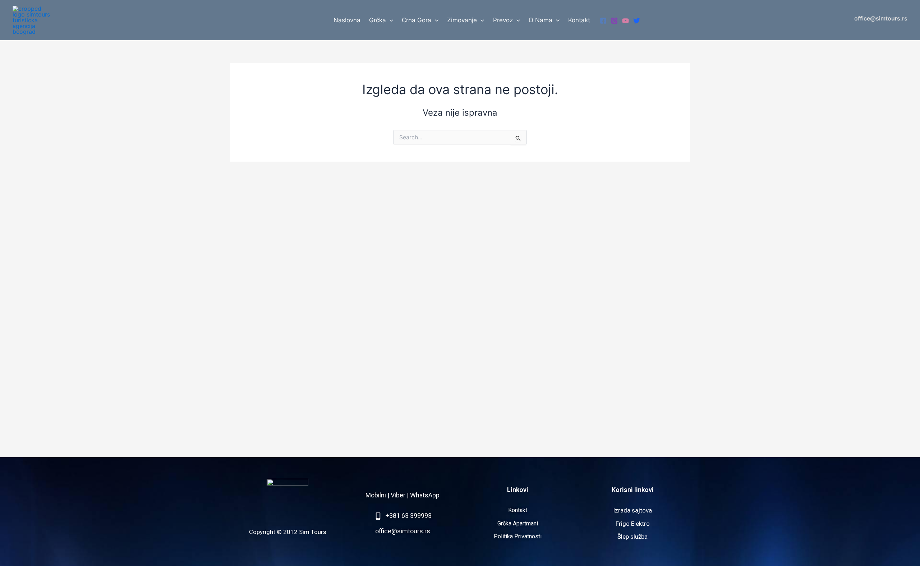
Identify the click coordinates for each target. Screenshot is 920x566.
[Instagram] (614, 20)
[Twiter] (636, 20)
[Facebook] (603, 20)
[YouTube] (625, 20)
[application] (389, 20)
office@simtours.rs (880, 18)
